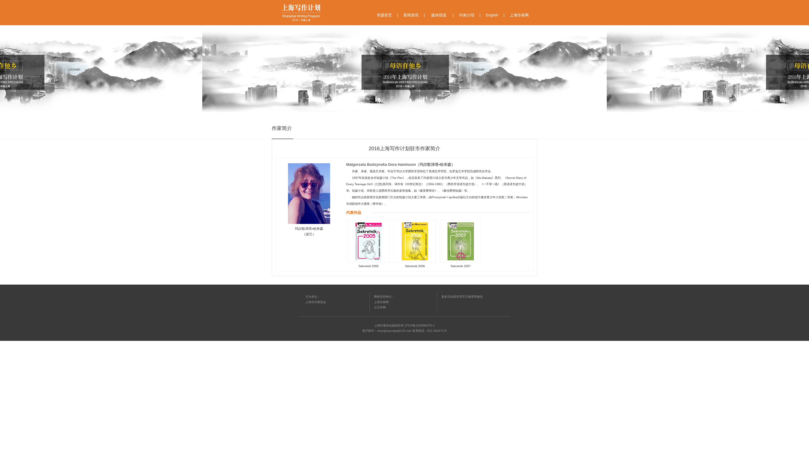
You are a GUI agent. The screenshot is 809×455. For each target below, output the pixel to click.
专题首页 (384, 15)
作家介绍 (466, 15)
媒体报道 (438, 15)
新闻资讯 (411, 15)
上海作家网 (519, 15)
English (492, 15)
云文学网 (380, 307)
